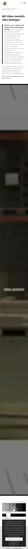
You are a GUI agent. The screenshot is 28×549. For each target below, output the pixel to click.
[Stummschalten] (24, 518)
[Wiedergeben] (3, 518)
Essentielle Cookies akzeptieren (14, 539)
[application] (14, 510)
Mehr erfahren (14, 543)
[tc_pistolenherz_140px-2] (11, 3)
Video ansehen (14, 289)
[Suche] (20, 3)
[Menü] (24, 3)
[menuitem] (20, 3)
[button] (14, 510)
